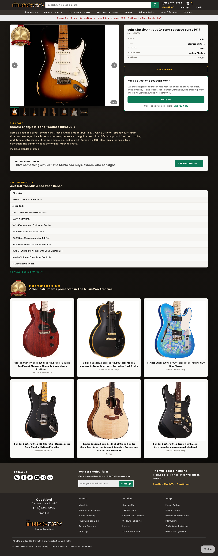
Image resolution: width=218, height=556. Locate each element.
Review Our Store (87, 526)
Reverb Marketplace (17, 477)
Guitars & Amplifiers (79, 12)
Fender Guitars (172, 505)
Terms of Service (59, 546)
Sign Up (184, 7)
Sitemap (83, 531)
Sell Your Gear (129, 510)
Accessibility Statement (81, 546)
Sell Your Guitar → (189, 163)
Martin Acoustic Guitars (177, 515)
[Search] (155, 5)
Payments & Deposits (133, 515)
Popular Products (53, 12)
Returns (126, 526)
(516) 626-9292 (172, 3)
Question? (168, 7)
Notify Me (166, 99)
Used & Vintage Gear (175, 531)
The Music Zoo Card (89, 521)
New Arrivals (31, 12)
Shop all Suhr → (166, 69)
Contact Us (128, 505)
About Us (83, 505)
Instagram (43, 477)
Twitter (30, 477)
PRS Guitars (171, 521)
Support (188, 12)
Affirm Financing (87, 515)
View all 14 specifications (26, 272)
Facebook (23, 477)
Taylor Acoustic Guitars (176, 526)
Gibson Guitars (172, 510)
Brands (128, 12)
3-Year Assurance (131, 531)
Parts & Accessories (107, 12)
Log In (199, 7)
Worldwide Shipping (132, 521)
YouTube (37, 477)
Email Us (44, 513)
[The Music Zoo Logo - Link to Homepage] (28, 4)
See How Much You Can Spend (171, 484)
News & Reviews (169, 12)
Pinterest (50, 477)
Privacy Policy (42, 546)
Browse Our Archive (44, 529)
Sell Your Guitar (147, 12)
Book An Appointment (90, 510)
